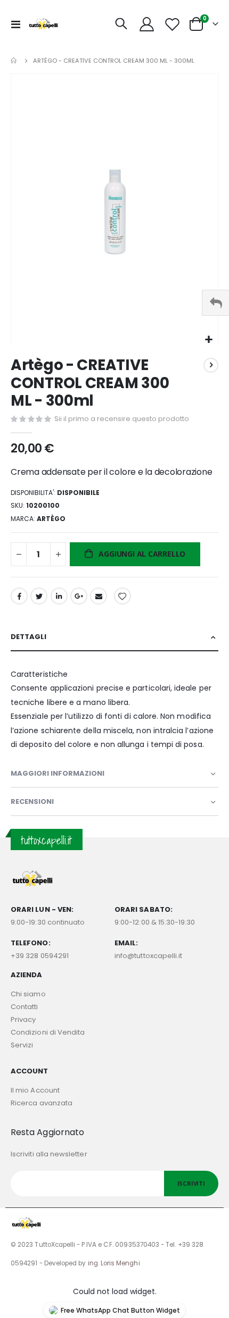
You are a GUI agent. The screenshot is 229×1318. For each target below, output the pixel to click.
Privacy (23, 1019)
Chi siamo (28, 994)
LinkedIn (59, 596)
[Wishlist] (172, 24)
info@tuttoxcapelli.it (148, 956)
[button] (208, 340)
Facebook (19, 596)
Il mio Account (35, 1090)
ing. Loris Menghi (114, 1263)
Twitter (38, 596)
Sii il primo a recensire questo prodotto (121, 419)
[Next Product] (210, 365)
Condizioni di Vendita (48, 1032)
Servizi (22, 1045)
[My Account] (147, 24)
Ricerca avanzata (41, 1103)
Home (14, 60)
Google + (78, 596)
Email (98, 596)
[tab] (114, 637)
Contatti (24, 1007)
